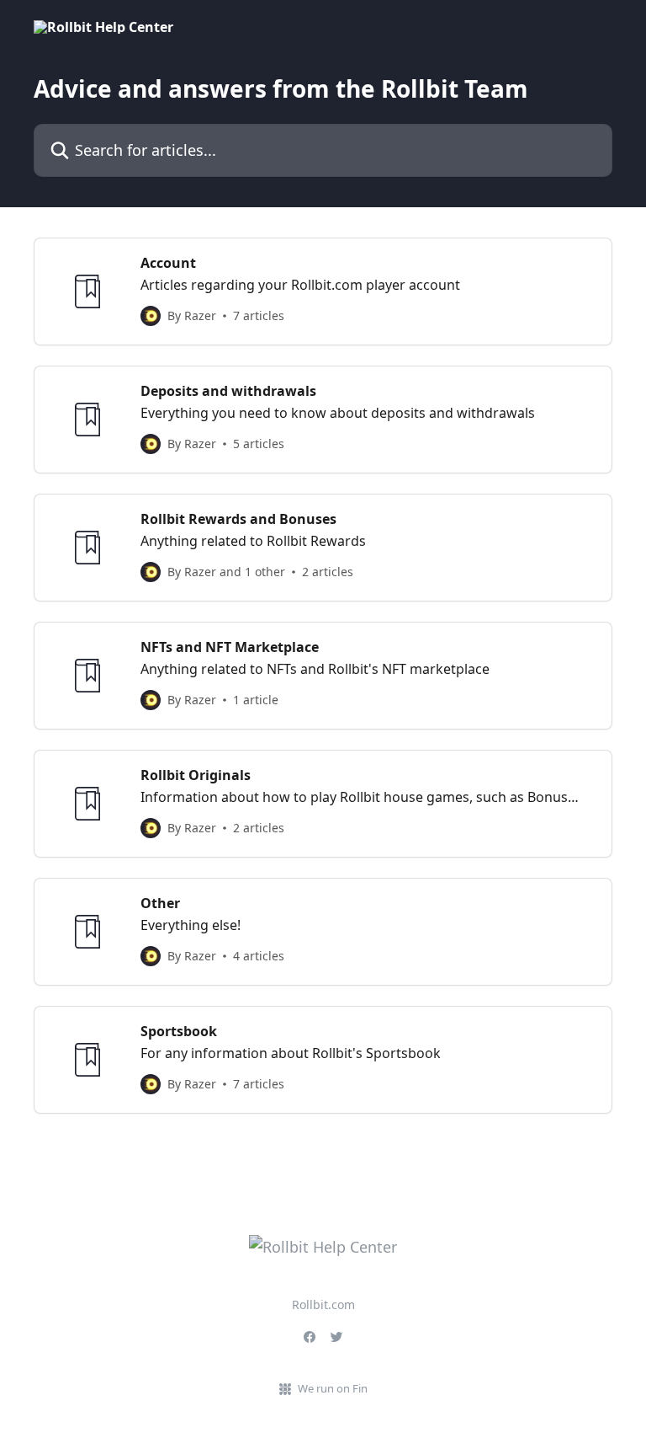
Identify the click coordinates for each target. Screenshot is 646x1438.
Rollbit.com (323, 1304)
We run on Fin (333, 1388)
